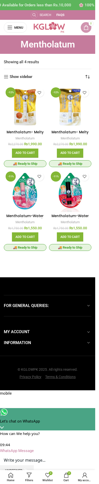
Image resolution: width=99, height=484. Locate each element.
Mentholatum (25, 138)
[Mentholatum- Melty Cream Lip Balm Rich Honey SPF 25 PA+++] (25, 107)
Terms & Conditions (60, 377)
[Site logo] (49, 27)
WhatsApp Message (17, 450)
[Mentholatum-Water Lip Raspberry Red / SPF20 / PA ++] (25, 191)
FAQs (60, 15)
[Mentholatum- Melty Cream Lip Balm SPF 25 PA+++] (70, 107)
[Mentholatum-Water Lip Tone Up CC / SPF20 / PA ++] (70, 191)
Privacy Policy (30, 377)
